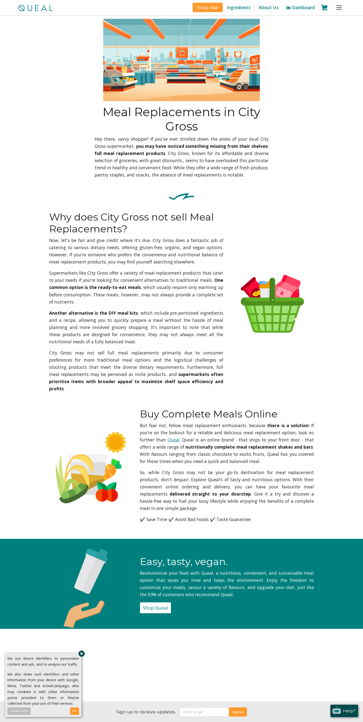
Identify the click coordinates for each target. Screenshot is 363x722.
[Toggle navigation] (339, 7)
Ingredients (239, 7)
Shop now (208, 7)
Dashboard (303, 7)
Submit (238, 711)
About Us (269, 7)
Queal (174, 440)
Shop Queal (155, 608)
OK (74, 711)
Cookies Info (19, 711)
